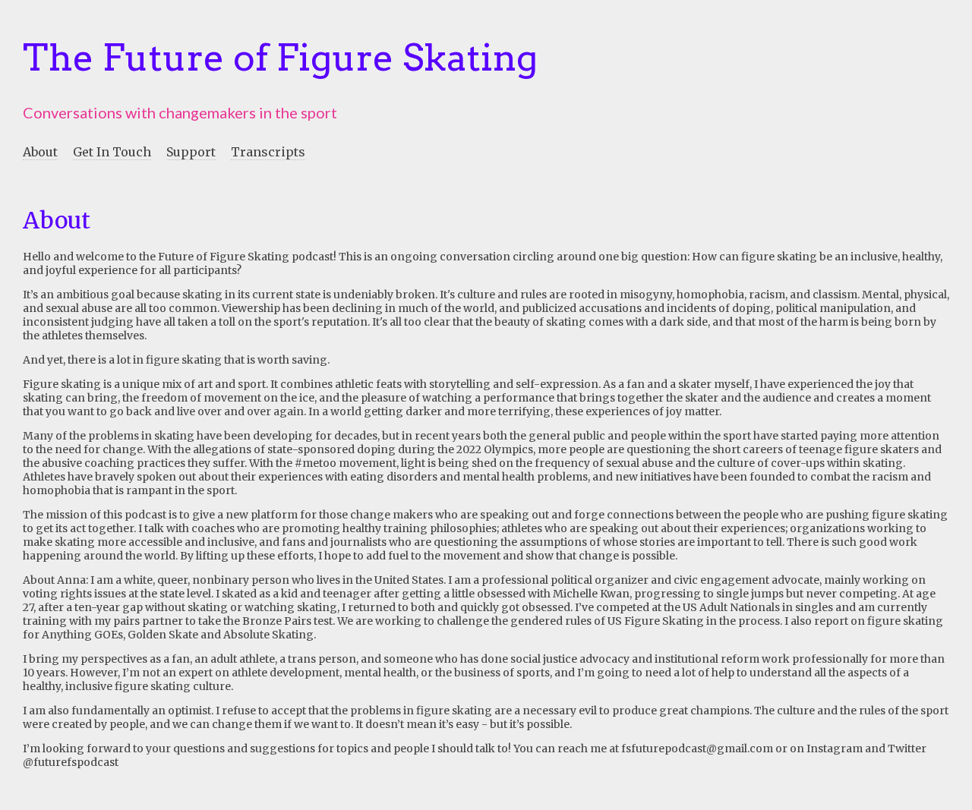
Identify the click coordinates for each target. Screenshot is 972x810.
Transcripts (268, 151)
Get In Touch (112, 151)
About (40, 151)
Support (191, 151)
